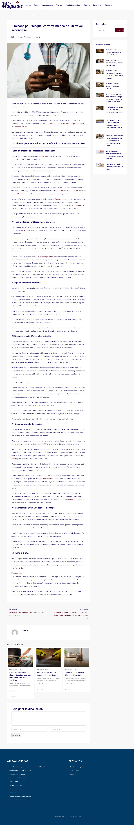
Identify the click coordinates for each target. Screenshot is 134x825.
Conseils (108, 4)
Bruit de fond (43, 156)
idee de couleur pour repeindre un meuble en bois (28, 766)
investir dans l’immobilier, (72, 205)
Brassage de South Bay (64, 198)
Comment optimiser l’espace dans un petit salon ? (113, 86)
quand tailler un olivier (17, 774)
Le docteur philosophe (34, 193)
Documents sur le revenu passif (58, 123)
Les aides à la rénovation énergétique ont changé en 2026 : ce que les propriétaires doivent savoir (114, 141)
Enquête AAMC (30, 230)
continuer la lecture (14, 691)
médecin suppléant (46, 170)
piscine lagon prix (15, 785)
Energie (87, 4)
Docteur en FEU (66, 190)
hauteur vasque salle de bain (20, 770)
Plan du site (74, 770)
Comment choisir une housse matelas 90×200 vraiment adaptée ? (114, 52)
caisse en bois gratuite (17, 788)
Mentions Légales (77, 766)
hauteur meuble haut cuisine (20, 796)
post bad (12, 792)
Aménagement (47, 4)
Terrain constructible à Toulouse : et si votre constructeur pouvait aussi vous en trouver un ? (114, 125)
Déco (36, 4)
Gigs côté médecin (78, 123)
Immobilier (97, 4)
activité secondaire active (21, 115)
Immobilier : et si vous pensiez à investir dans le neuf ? (114, 166)
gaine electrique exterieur (19, 799)
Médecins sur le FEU (21, 126)
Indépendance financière (45, 327)
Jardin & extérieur (73, 4)
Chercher (120, 30)
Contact (73, 774)
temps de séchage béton (18, 777)
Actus (28, 4)
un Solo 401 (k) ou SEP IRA (36, 443)
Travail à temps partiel (45, 256)
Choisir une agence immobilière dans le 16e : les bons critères (114, 62)
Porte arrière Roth (45, 478)
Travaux (59, 4)
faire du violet (14, 781)
